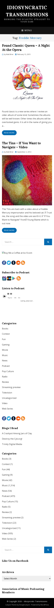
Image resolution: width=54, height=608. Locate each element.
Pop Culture (8, 371)
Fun (4, 339)
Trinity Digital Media (12, 444)
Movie (5, 349)
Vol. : (19, 298)
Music (5, 355)
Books (5, 328)
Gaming (6, 344)
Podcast (6, 365)
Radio (4, 376)
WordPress (44, 605)
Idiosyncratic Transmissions (35, 601)
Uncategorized (9, 398)
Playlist (10, 298)
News (4, 360)
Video (4, 403)
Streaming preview (11, 387)
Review (5, 382)
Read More (9, 132)
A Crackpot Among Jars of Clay (17, 433)
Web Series (7, 408)
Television (7, 392)
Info (15, 298)
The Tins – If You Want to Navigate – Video (21, 145)
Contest (6, 333)
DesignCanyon (24, 605)
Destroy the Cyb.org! (12, 438)
